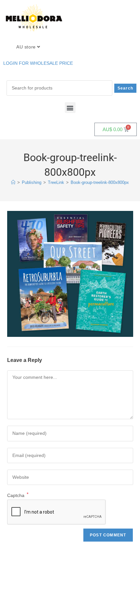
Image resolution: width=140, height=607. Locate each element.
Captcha (17, 495)
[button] (70, 107)
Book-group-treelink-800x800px (100, 182)
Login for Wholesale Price (38, 63)
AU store (26, 46)
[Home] (13, 182)
